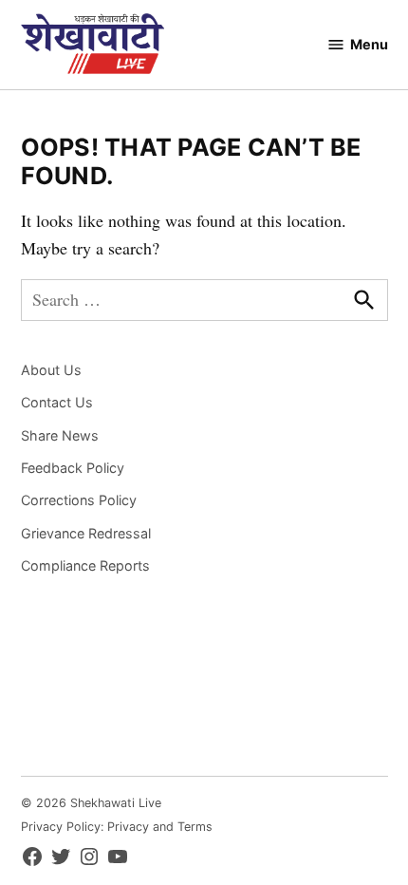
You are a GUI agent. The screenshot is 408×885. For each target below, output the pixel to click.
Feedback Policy (72, 468)
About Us (51, 370)
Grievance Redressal (86, 533)
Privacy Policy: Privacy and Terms (117, 826)
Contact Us (57, 402)
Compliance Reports (85, 565)
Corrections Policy (79, 500)
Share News (60, 435)
